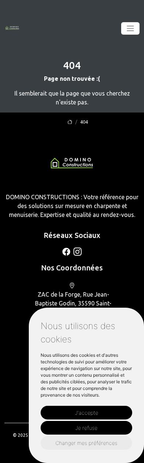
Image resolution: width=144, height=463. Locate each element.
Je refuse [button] (86, 428)
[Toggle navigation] (130, 28)
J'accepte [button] (86, 413)
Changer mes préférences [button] (86, 443)
